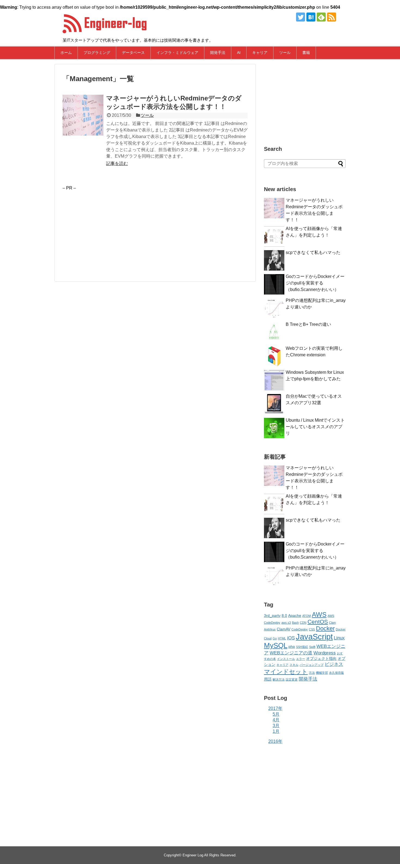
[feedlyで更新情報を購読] (321, 17)
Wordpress (324, 652)
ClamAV (283, 629)
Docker (325, 628)
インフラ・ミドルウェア (177, 52)
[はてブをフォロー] (310, 17)
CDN (303, 622)
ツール (285, 52)
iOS (291, 638)
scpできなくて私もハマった (313, 252)
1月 (276, 731)
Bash (295, 622)
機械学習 (322, 672)
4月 (276, 720)
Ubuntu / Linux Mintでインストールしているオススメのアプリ (315, 427)
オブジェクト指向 (321, 658)
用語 (268, 679)
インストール (286, 658)
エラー (300, 658)
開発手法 (217, 52)
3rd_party (272, 615)
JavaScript (314, 636)
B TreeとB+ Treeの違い (308, 324)
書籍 (306, 52)
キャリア (259, 52)
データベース (133, 52)
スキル (294, 664)
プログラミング (97, 52)
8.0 (284, 615)
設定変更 (292, 679)
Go (275, 638)
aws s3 (286, 622)
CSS (312, 629)
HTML (282, 638)
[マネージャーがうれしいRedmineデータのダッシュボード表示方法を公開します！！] (83, 115)
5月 (276, 714)
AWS (319, 614)
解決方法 (279, 679)
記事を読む (117, 163)
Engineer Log (193, 855)
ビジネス (334, 664)
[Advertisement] (108, 229)
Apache (294, 615)
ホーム (66, 52)
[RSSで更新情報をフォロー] (331, 17)
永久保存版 (336, 672)
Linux (339, 638)
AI (239, 52)
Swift (312, 646)
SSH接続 (302, 646)
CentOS (317, 621)
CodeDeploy (299, 629)
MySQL (275, 645)
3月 (276, 725)
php (291, 646)
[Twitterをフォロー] (300, 17)
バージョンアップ (312, 664)
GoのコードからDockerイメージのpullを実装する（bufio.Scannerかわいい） (315, 283)
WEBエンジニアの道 (291, 652)
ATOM (306, 615)
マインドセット (286, 671)
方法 (312, 672)
